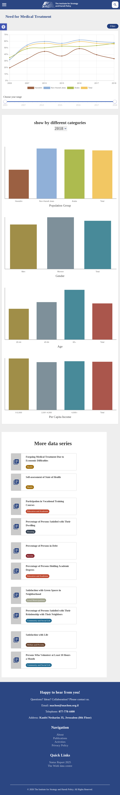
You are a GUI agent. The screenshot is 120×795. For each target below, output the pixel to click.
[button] (3, 26)
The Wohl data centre (60, 765)
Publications (60, 738)
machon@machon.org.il (64, 705)
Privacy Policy (60, 745)
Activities (60, 741)
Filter (112, 26)
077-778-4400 (67, 711)
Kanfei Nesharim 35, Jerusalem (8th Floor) (65, 717)
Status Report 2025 (60, 762)
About (60, 734)
